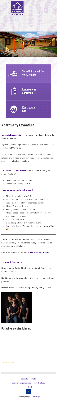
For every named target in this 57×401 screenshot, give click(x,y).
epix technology (33, 397)
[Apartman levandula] (17, 14)
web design (22, 397)
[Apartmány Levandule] (16, 322)
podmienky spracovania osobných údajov (28, 383)
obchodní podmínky (28, 379)
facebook (28, 387)
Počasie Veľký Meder (8, 362)
